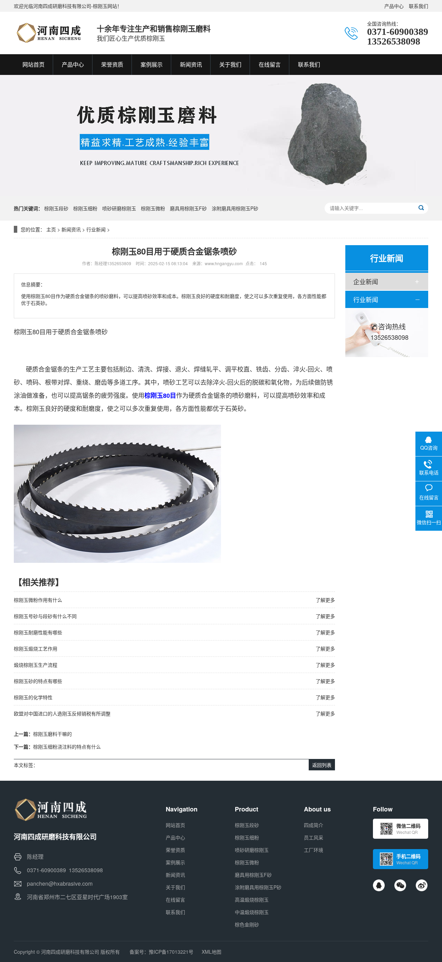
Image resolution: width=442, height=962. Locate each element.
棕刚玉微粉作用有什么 (38, 599)
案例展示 (175, 862)
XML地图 (211, 951)
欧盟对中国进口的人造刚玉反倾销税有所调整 (62, 713)
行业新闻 (96, 229)
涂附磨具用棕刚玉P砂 (235, 208)
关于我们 (175, 887)
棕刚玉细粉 (85, 208)
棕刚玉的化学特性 (33, 697)
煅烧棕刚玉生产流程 (35, 664)
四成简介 (313, 824)
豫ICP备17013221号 (171, 951)
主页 (51, 229)
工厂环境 (313, 849)
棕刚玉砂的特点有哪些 (38, 680)
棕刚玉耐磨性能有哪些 (38, 632)
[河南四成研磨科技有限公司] (48, 33)
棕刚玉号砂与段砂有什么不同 (45, 616)
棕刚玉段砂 (56, 208)
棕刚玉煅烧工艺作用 (35, 648)
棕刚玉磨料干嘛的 (52, 733)
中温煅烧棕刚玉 (252, 911)
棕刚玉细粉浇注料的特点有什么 (67, 746)
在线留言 (175, 899)
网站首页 (175, 824)
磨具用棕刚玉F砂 (188, 208)
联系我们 (418, 5)
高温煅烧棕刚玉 (252, 899)
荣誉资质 (175, 849)
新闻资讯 (71, 229)
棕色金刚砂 (247, 924)
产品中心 (394, 5)
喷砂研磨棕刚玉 (119, 208)
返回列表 (322, 764)
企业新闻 (365, 281)
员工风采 (313, 837)
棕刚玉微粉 (153, 208)
